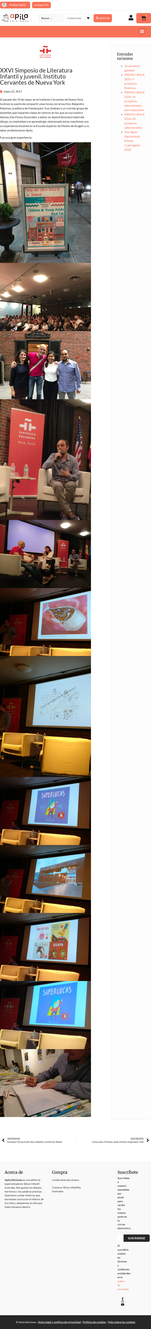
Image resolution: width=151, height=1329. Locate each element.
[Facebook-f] (122, 1298)
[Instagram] (122, 1301)
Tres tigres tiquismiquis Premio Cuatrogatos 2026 (132, 140)
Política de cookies (94, 1322)
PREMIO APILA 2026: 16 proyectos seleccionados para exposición (134, 101)
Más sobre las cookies (121, 1322)
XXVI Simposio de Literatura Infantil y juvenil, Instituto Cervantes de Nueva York (36, 76)
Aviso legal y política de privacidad (59, 1322)
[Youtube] (122, 1304)
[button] (142, 31)
